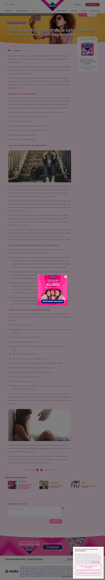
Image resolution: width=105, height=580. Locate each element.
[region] (88, 563)
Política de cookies (96, 562)
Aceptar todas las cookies (88, 566)
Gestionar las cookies (88, 573)
